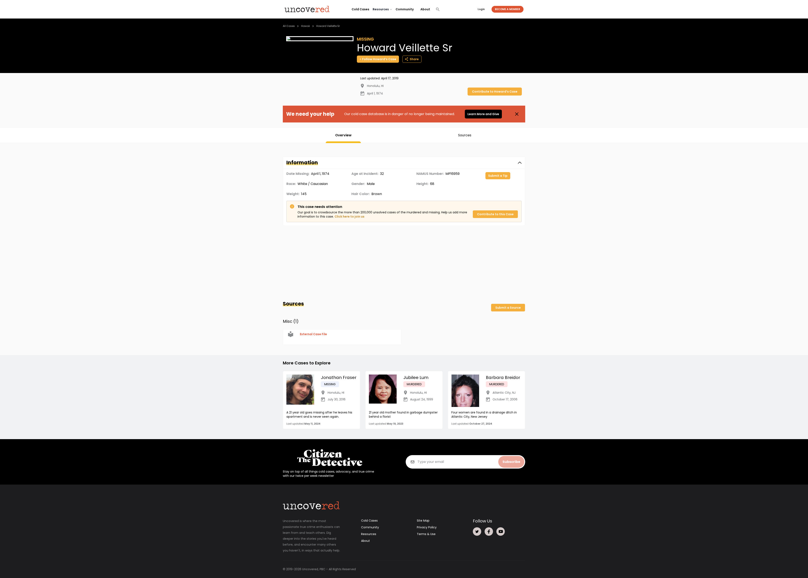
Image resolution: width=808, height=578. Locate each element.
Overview (343, 135)
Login (481, 9)
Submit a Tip (498, 176)
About (425, 9)
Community (405, 9)
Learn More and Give (483, 114)
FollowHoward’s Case (379, 59)
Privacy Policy (427, 527)
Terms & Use (426, 534)
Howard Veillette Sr (328, 26)
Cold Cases (360, 9)
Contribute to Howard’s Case (494, 91)
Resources (368, 534)
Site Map (423, 520)
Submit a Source (508, 308)
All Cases (289, 26)
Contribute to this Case (495, 214)
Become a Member (507, 9)
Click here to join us (349, 216)
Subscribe (511, 461)
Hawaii (305, 26)
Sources (464, 135)
